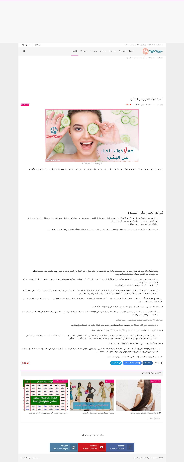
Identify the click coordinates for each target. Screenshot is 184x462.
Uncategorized (60, 381)
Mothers (83, 52)
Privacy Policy (141, 45)
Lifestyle (112, 52)
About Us (160, 45)
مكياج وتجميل (155, 381)
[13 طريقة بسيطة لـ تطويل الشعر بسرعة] (138, 395)
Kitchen (93, 52)
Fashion (122, 52)
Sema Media (36, 458)
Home (130, 52)
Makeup (103, 52)
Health (74, 52)
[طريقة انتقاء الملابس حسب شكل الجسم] (92, 395)
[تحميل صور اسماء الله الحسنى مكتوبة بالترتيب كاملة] (45, 395)
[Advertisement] (92, 21)
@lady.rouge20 (97, 435)
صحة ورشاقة (24, 104)
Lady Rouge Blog (130, 45)
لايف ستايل (109, 381)
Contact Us (151, 45)
